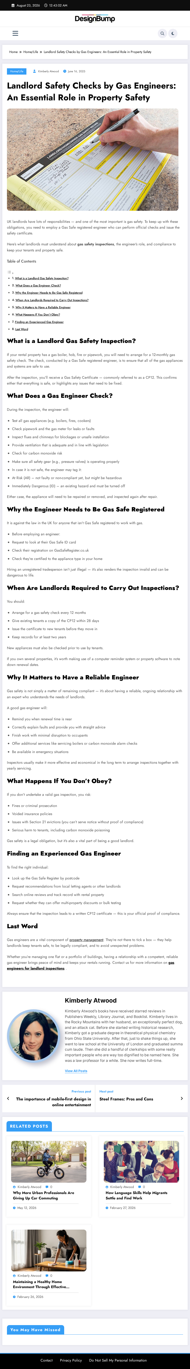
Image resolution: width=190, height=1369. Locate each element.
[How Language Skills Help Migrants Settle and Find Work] (141, 1161)
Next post (106, 1091)
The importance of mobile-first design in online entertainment (53, 1102)
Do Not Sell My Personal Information (118, 1360)
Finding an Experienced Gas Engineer (39, 322)
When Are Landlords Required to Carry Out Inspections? (52, 300)
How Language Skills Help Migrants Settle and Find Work (136, 1195)
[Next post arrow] (181, 1098)
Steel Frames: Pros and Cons (126, 1099)
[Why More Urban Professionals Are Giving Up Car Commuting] (48, 1161)
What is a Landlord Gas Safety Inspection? (42, 278)
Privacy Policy (71, 1360)
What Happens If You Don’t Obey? (38, 314)
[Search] (162, 33)
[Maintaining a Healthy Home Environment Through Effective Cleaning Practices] (48, 1250)
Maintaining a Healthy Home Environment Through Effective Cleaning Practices (39, 1284)
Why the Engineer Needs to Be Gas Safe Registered (48, 292)
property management (86, 939)
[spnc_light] (172, 33)
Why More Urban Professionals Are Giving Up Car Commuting (43, 1195)
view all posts (76, 1071)
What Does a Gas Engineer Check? (38, 285)
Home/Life (16, 71)
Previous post (81, 1091)
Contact (47, 1360)
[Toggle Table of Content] (10, 273)
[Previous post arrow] (8, 1098)
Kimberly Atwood (48, 71)
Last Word (21, 329)
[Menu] (15, 33)
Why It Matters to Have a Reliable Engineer (43, 307)
